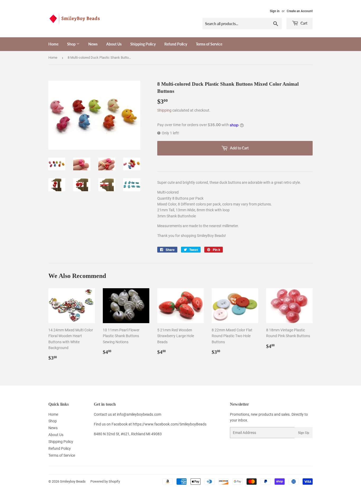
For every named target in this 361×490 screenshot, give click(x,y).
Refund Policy (175, 44)
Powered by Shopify (105, 481)
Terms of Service (209, 44)
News (93, 44)
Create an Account (300, 11)
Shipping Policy (143, 44)
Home (53, 44)
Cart (303, 23)
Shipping (164, 110)
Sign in (275, 11)
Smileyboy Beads (73, 481)
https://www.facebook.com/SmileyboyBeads (169, 424)
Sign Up (303, 433)
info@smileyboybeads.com (139, 414)
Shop (71, 44)
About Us (114, 44)
